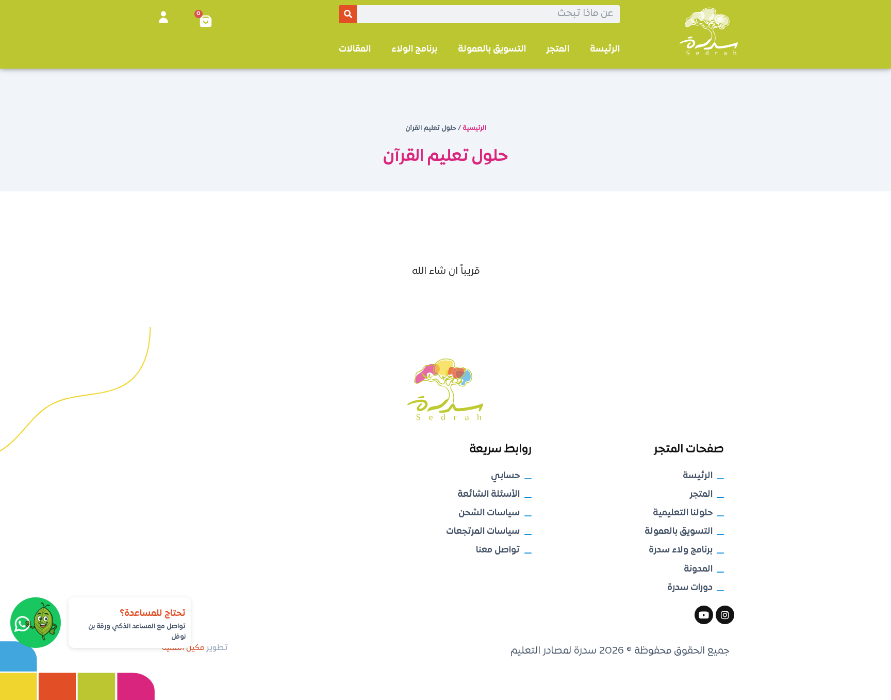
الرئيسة (605, 49)
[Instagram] (725, 615)
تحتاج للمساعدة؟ (153, 613)
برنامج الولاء (414, 49)
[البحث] (348, 14)
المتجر (558, 49)
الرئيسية (474, 128)
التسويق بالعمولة (492, 49)
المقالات (355, 49)
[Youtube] (704, 615)
